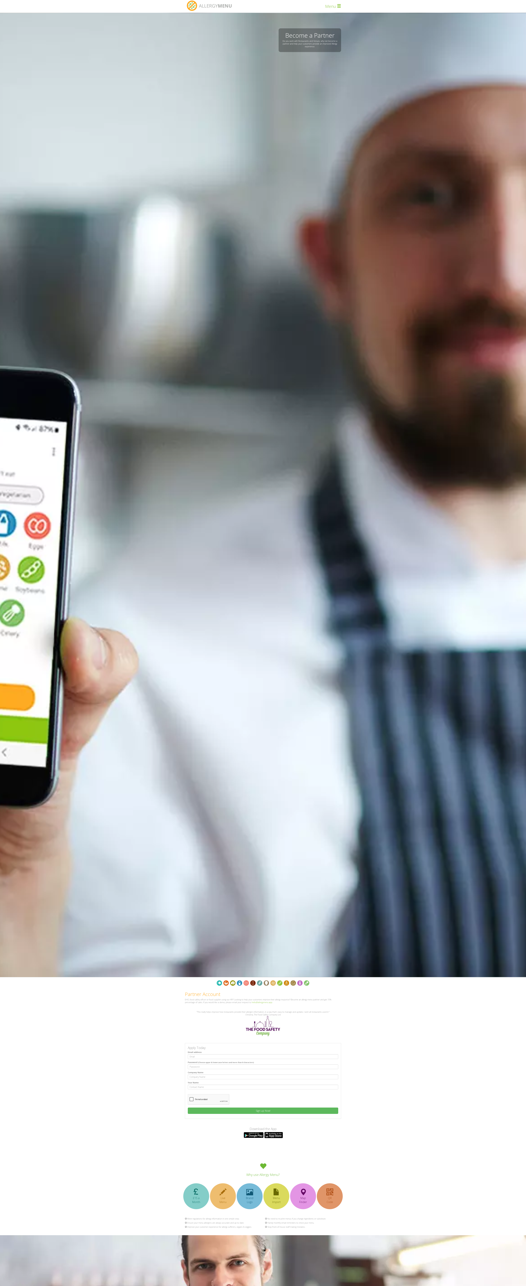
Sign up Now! (263, 1110)
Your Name (193, 1082)
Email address (195, 1052)
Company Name (195, 1072)
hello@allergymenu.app (262, 1002)
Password (221, 1062)
